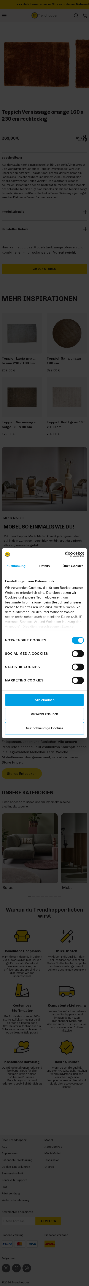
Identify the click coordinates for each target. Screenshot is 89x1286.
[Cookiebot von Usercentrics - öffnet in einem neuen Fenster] (65, 554)
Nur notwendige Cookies (44, 728)
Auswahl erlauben (44, 714)
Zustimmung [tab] (16, 566)
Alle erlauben (44, 700)
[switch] (78, 653)
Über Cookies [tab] (73, 566)
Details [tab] (44, 566)
